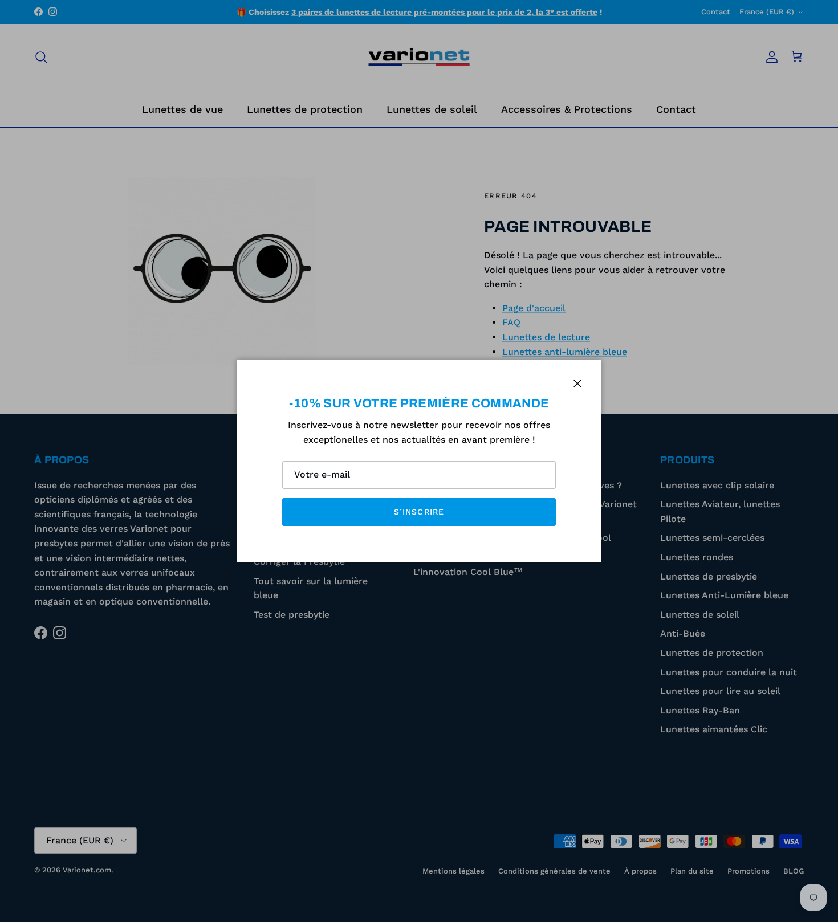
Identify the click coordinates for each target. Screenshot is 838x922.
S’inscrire (419, 511)
